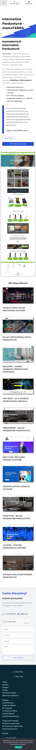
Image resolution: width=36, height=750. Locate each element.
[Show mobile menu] (3, 3)
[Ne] (34, 744)
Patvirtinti (18, 747)
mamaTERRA (6, 54)
